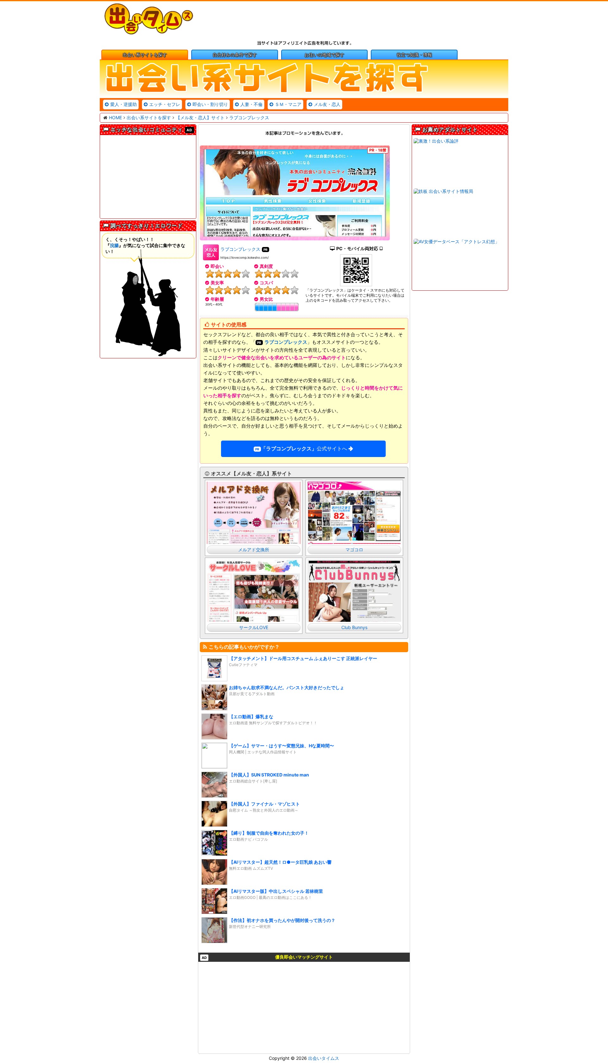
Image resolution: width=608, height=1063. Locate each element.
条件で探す (234, 54)
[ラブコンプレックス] (295, 192)
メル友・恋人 (327, 104)
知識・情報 (414, 54)
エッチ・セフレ (164, 104)
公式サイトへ (304, 448)
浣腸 (114, 245)
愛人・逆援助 (123, 104)
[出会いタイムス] (148, 33)
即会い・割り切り (210, 104)
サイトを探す (145, 54)
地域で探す (324, 54)
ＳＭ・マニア (288, 104)
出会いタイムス (323, 1058)
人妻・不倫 (251, 104)
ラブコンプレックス (240, 249)
